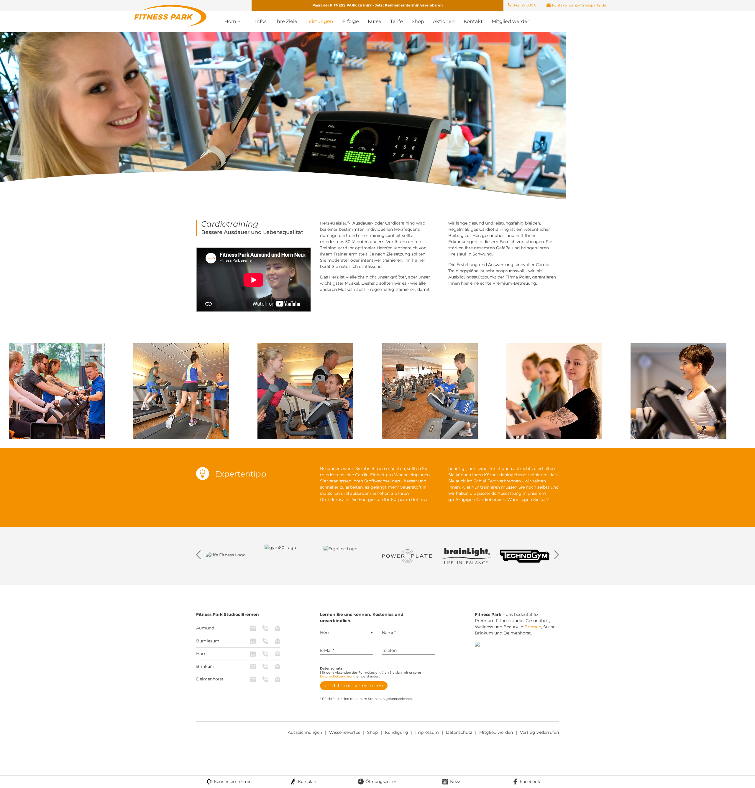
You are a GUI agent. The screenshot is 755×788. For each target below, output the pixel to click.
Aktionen (444, 21)
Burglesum (207, 641)
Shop (418, 21)
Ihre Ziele (286, 21)
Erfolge (350, 21)
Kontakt (473, 21)
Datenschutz (459, 732)
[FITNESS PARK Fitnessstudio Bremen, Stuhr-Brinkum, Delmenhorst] (170, 15)
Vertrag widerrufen (539, 732)
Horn (201, 653)
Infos (261, 21)
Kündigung (396, 732)
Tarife (396, 21)
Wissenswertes (344, 732)
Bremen (532, 626)
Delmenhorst (210, 679)
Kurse (374, 21)
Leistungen (319, 21)
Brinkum (205, 666)
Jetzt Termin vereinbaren (353, 685)
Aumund (205, 628)
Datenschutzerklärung (338, 676)
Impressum (427, 732)
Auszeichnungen (305, 732)
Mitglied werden (511, 21)
